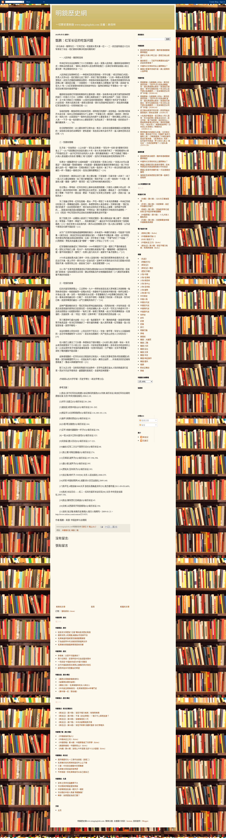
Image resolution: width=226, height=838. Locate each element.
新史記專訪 (144, 367)
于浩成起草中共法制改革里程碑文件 (72, 641)
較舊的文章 (124, 606)
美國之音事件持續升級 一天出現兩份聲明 (155, 171)
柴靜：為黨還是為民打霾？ (69, 795)
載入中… (59, 621)
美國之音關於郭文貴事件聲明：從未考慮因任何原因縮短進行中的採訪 (155, 165)
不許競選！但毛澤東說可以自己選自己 (73, 772)
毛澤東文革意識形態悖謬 (68, 769)
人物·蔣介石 (145, 293)
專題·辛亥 (144, 355)
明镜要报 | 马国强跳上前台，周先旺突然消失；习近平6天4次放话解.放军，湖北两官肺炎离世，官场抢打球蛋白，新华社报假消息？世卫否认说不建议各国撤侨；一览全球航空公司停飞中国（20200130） (155, 102)
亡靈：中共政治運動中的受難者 (70, 766)
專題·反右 (144, 349)
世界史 (143, 314)
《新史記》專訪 (146, 268)
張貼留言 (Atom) (68, 611)
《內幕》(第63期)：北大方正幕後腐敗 (154, 199)
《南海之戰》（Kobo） (149, 233)
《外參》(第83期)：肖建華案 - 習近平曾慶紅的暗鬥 (154, 205)
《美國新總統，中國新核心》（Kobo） (73, 745)
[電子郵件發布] (101, 526)
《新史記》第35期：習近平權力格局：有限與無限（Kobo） (154, 246)
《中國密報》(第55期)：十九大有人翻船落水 (154, 215)
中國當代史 (144, 311)
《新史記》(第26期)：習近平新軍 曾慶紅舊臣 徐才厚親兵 (81, 725)
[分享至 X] (111, 526)
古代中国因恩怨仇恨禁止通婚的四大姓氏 (74, 665)
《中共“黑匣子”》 (147, 239)
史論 (142, 324)
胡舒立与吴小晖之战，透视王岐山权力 (155, 56)
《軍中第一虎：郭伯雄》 (68, 691)
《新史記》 (144, 265)
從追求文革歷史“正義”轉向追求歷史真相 (74, 632)
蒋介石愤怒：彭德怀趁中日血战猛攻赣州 (74, 658)
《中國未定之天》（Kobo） (68, 739)
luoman (129, 821)
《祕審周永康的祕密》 (67, 682)
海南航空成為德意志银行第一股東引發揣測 (155, 176)
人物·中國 (144, 274)
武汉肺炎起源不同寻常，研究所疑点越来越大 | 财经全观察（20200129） (155, 111)
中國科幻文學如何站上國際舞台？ (154, 66)
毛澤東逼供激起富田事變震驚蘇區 (71, 638)
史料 (142, 318)
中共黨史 (144, 296)
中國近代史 (144, 305)
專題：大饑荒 (145, 339)
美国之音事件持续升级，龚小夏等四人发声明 (155, 70)
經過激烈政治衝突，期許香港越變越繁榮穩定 (155, 51)
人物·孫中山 (145, 283)
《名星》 (144, 258)
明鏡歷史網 (71, 13)
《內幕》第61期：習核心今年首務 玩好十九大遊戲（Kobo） (82, 748)
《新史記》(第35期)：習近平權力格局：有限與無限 (78, 712)
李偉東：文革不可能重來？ (69, 655)
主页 (59, 810)
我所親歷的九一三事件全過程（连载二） (74, 759)
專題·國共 (144, 361)
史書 (142, 321)
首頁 (93, 606)
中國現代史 (66, 530)
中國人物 (144, 299)
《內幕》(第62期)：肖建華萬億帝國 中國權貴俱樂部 (154, 221)
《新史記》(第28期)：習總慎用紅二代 (73, 719)
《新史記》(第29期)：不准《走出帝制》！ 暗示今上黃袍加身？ (83, 716)
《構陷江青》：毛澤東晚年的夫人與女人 (74, 685)
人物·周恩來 (145, 280)
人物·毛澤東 (145, 277)
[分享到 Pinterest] (116, 526)
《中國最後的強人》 (66, 736)
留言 (143, 425)
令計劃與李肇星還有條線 (68, 786)
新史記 (145, 437)
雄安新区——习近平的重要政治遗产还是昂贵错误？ (155, 61)
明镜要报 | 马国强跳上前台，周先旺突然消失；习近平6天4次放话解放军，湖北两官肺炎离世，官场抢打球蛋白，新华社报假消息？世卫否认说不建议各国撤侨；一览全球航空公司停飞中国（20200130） (155, 87)
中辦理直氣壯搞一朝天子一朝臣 (70, 789)
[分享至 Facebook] (113, 526)
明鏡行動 (144, 330)
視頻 (142, 364)
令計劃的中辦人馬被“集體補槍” (70, 792)
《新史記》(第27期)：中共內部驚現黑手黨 (75, 722)
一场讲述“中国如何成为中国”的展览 (72, 661)
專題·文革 (144, 352)
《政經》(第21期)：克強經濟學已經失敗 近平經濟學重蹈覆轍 (154, 210)
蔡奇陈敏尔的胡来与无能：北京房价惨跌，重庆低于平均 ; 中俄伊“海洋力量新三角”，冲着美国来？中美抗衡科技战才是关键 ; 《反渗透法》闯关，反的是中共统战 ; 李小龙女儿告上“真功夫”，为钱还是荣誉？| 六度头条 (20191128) (155, 138)
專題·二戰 (74, 530)
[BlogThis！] (108, 526)
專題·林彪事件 (146, 358)
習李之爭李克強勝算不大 (68, 783)
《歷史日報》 (145, 271)
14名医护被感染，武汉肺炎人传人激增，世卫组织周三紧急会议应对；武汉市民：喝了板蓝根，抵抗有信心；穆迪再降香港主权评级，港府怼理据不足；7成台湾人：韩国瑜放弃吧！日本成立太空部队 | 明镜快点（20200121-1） (155, 122)
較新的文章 (60, 606)
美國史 (143, 336)
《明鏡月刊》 (145, 262)
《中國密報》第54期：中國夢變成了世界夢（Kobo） (79, 742)
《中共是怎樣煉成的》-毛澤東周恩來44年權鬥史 (77, 688)
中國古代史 (144, 302)
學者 (142, 370)
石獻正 (145, 441)
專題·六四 (144, 346)
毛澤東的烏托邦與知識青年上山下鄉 (72, 762)
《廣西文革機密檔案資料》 (69, 679)
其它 (142, 327)
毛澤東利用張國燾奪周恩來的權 (70, 644)
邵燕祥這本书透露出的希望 (69, 668)
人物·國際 (144, 290)
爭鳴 (142, 333)
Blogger (145, 821)
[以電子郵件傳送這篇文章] (106, 526)
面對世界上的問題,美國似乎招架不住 (73, 635)
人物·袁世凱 (145, 286)
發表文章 (145, 420)
